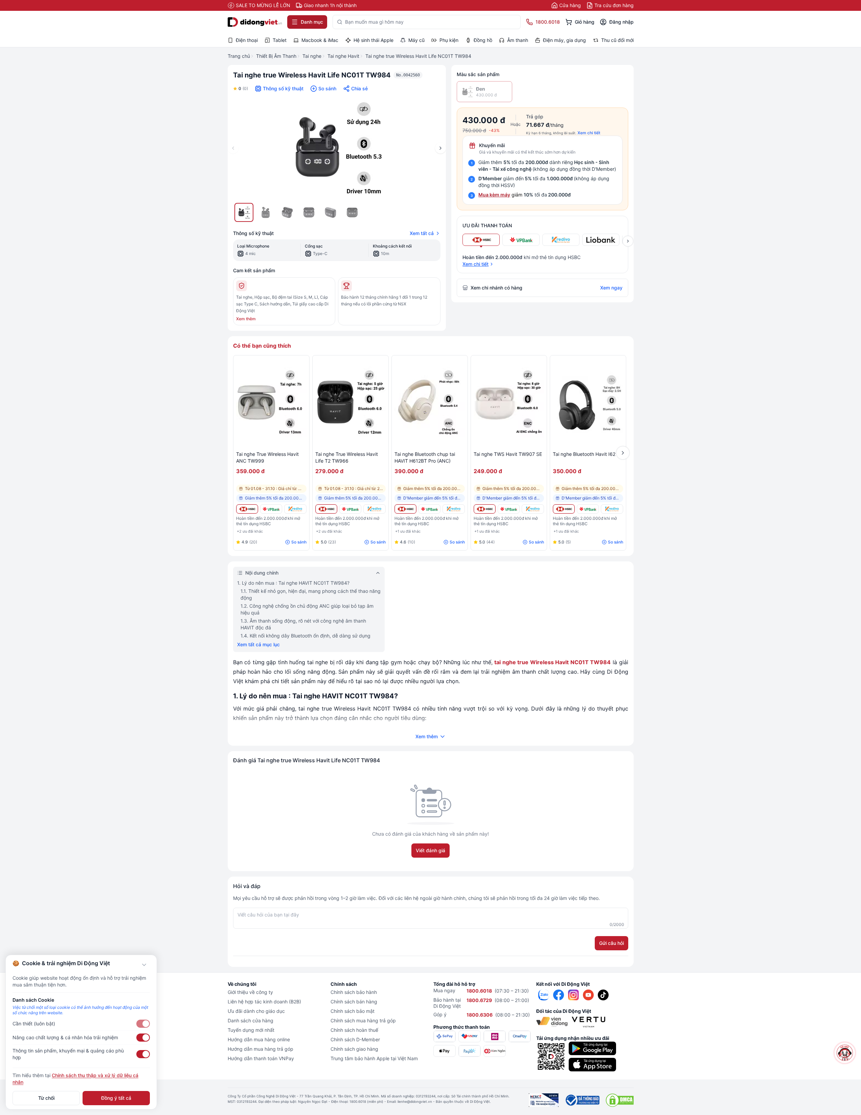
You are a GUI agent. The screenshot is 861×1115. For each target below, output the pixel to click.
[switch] (143, 1024)
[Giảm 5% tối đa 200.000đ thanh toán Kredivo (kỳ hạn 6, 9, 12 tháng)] (295, 509)
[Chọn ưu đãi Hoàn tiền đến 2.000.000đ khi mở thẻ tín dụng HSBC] (481, 240)
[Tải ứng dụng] (592, 1048)
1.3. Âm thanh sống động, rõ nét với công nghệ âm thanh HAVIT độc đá (303, 624)
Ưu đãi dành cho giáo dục (256, 1011)
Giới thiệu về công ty (250, 992)
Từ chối (46, 1098)
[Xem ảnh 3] (287, 212)
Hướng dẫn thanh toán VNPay (261, 1058)
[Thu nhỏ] (144, 965)
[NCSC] (544, 1100)
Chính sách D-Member (355, 1039)
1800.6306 (480, 1015)
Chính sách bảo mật (353, 1011)
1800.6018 (479, 991)
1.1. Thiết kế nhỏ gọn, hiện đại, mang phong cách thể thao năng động (311, 594)
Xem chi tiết (588, 132)
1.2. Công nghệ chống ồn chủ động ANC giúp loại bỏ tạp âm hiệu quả (307, 609)
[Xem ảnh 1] (243, 212)
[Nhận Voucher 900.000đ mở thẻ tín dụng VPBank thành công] (271, 509)
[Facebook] (558, 995)
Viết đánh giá (430, 850)
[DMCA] (620, 1100)
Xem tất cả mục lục (258, 644)
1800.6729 (479, 1000)
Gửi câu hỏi (611, 943)
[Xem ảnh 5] (330, 212)
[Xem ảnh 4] (308, 212)
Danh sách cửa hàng (250, 1020)
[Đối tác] (552, 1022)
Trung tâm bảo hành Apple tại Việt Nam (374, 1058)
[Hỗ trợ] (845, 1053)
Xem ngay (611, 288)
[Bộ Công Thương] (582, 1100)
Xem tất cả (422, 233)
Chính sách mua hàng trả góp (363, 1020)
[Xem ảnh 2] (265, 212)
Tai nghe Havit (343, 56)
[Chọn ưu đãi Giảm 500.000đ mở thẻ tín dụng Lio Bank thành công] (600, 240)
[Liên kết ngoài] (543, 995)
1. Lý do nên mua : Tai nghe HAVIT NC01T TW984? (293, 583)
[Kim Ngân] (494, 1050)
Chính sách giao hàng (354, 1049)
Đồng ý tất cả (116, 1098)
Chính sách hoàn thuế (354, 1030)
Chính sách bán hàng (354, 1001)
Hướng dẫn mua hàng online (259, 1039)
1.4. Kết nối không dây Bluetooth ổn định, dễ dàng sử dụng (305, 635)
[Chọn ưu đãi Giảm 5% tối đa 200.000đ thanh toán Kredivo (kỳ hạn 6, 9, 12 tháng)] (561, 240)
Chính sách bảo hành (354, 992)
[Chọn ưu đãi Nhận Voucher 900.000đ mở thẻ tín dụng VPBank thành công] (521, 240)
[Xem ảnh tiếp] (627, 241)
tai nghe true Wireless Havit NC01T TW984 (552, 662)
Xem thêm (246, 318)
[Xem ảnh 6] (352, 212)
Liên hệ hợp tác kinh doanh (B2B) (264, 1001)
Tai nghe (311, 56)
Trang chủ (239, 56)
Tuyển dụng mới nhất (251, 1030)
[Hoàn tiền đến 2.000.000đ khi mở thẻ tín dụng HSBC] (247, 509)
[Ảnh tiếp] (440, 148)
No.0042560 (408, 75)
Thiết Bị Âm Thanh (276, 56)
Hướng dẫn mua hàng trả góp (260, 1049)
